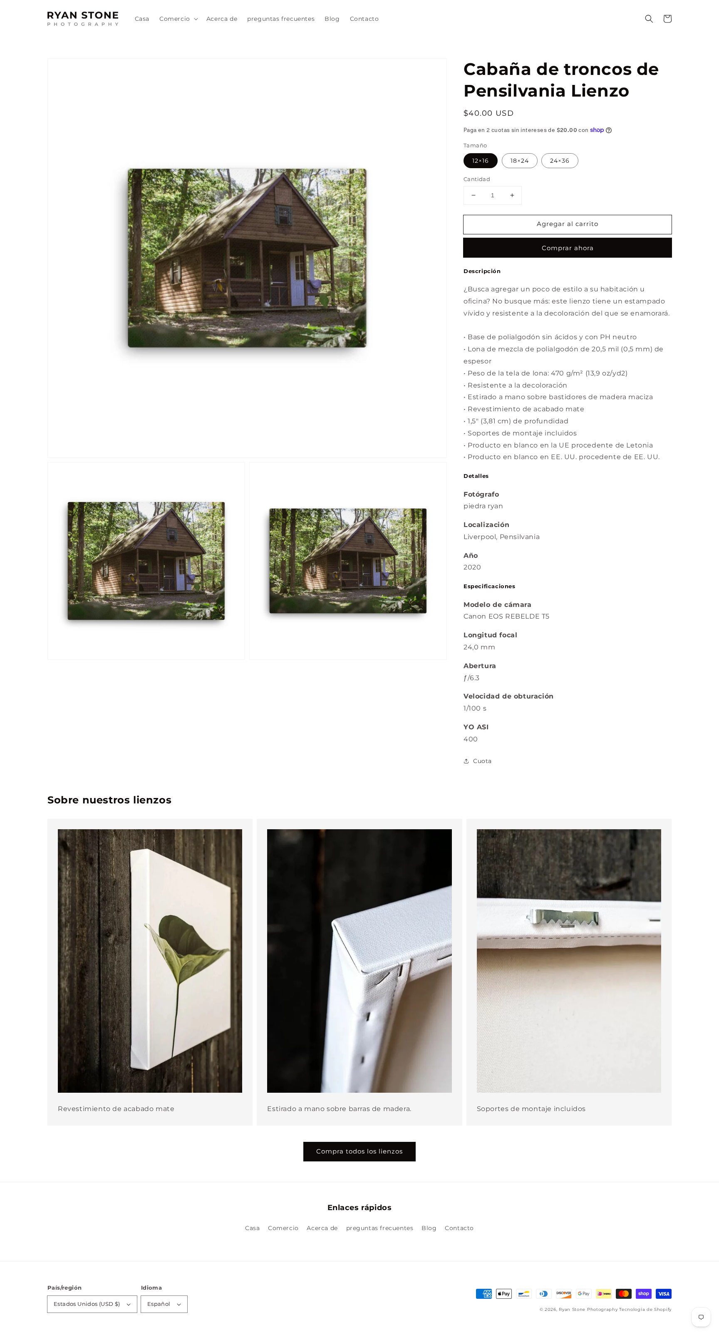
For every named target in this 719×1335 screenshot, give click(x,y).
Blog (428, 1228)
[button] (649, 19)
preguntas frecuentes (380, 1228)
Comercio (283, 1228)
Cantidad (477, 179)
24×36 (560, 160)
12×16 (480, 160)
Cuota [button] (482, 761)
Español (159, 1303)
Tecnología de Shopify (645, 1309)
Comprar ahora (568, 248)
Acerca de (322, 1228)
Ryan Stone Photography (588, 1309)
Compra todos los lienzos (359, 1151)
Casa (252, 1228)
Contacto (459, 1228)
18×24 (520, 160)
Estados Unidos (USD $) (87, 1303)
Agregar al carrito (567, 224)
